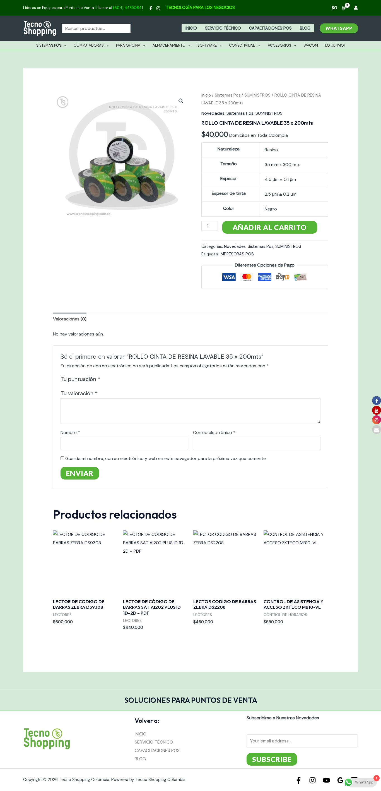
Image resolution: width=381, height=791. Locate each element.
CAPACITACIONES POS (270, 28)
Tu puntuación (80, 379)
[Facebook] (151, 8)
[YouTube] (326, 780)
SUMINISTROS (257, 95)
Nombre (70, 432)
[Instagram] (158, 8)
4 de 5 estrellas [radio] (125, 379)
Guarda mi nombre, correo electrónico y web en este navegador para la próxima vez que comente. (166, 458)
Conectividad (242, 45)
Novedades (213, 113)
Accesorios (279, 45)
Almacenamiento (169, 45)
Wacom (310, 45)
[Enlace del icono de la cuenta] (356, 8)
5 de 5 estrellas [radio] (131, 379)
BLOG (305, 28)
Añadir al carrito (270, 227)
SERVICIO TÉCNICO (223, 28)
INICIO (191, 28)
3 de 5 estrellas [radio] (118, 379)
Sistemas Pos (48, 45)
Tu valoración (79, 393)
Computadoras (89, 45)
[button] (339, 28)
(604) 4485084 (127, 7)
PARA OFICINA (128, 45)
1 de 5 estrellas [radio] (105, 379)
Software (207, 45)
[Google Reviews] (340, 780)
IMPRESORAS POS (237, 254)
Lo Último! (335, 45)
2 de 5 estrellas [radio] (112, 379)
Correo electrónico (214, 432)
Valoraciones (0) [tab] (69, 319)
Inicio (206, 95)
